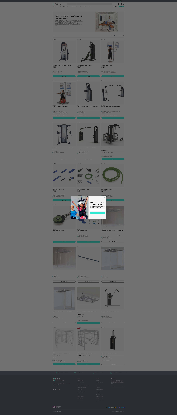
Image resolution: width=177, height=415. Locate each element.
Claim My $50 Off (97, 212)
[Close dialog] (105, 197)
